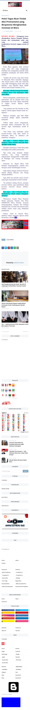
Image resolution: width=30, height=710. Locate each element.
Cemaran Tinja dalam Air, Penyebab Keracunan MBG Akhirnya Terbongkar (16, 444)
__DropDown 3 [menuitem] (19, 575)
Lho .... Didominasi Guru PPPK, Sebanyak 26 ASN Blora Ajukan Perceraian (15, 325)
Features (4, 666)
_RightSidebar (18, 666)
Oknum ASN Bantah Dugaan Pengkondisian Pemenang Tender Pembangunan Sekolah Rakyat (14, 305)
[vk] (21, 615)
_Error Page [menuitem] (4, 581)
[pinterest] (21, 590)
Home (3, 560)
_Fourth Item (5, 662)
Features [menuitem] (17, 569)
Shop (3, 675)
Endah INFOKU (5, 15)
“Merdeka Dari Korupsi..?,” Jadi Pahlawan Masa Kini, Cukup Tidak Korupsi (18, 453)
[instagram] (8, 590)
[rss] (8, 612)
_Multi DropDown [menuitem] (6, 572)
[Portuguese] (13, 391)
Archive (17, 648)
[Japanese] (3, 397)
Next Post (25, 331)
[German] (10, 386)
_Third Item (18, 660)
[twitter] (21, 610)
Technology (4, 654)
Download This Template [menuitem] (21, 586)
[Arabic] (10, 397)
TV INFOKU (4, 480)
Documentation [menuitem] (5, 583)
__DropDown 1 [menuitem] (19, 572)
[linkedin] (21, 618)
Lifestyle (4, 672)
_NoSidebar (18, 669)
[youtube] (8, 618)
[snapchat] (8, 621)
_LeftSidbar (4, 669)
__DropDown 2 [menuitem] (5, 575)
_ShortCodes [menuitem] (5, 578)
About (16, 560)
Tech (16, 672)
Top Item (17, 630)
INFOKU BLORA (5, 488)
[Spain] (13, 386)
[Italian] (3, 391)
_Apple (3, 657)
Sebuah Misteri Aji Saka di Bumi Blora (18, 460)
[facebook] (8, 610)
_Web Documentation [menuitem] (20, 583)
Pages (3, 651)
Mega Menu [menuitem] (18, 581)
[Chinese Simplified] (13, 397)
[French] (6, 386)
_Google (17, 654)
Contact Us (4, 601)
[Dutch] (6, 391)
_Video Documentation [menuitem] (7, 586)
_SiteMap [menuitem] (17, 578)
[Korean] (6, 397)
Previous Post (5, 331)
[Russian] (10, 391)
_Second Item (5, 660)
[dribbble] (21, 621)
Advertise (4, 627)
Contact (3, 563)
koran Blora (5, 497)
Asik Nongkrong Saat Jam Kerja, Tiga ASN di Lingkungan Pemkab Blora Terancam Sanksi (14, 285)
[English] (3, 386)
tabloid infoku (9, 31)
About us (4, 630)
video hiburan (5, 505)
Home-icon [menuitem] (4, 569)
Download (18, 675)
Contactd (17, 651)
